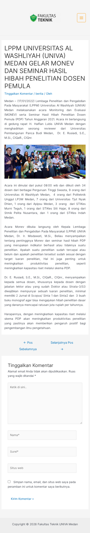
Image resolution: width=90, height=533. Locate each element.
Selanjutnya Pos (62, 344)
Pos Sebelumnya (28, 344)
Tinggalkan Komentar (18, 93)
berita (39, 93)
